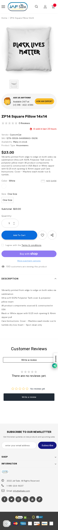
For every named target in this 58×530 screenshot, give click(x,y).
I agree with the (13, 245)
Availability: (7, 141)
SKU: (3, 138)
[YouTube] (32, 499)
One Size (7, 200)
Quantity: (6, 215)
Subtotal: (6, 208)
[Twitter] (11, 499)
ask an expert (44, 101)
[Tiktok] (39, 499)
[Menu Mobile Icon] (3, 6)
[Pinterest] (25, 499)
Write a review (29, 359)
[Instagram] (18, 499)
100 (8, 266)
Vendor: (5, 134)
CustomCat (16, 134)
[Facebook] (4, 499)
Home (4, 18)
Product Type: (8, 145)
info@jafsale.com (21, 491)
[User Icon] (45, 6)
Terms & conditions (31, 245)
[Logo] (17, 6)
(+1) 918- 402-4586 (23, 105)
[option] (29, 49)
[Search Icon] (36, 6)
